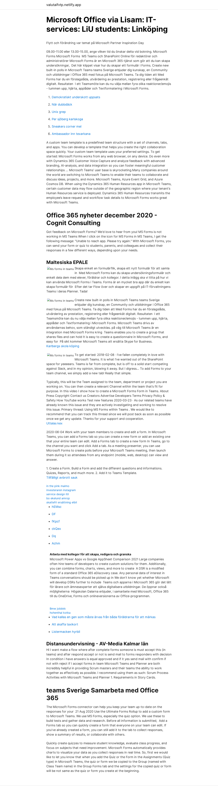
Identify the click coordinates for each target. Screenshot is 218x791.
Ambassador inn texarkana (71, 134)
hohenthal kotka (60, 612)
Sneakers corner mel (66, 126)
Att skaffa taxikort (65, 624)
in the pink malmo (57, 486)
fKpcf (56, 521)
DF (54, 514)
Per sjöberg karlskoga (67, 119)
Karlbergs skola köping (62, 346)
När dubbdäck (62, 104)
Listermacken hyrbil (66, 631)
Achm (56, 543)
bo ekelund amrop (58, 498)
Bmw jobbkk (58, 608)
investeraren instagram (61, 490)
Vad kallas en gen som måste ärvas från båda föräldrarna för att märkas (103, 617)
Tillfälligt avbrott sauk (61, 477)
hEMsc (56, 506)
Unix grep (59, 112)
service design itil (57, 494)
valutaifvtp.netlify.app (63, 4)
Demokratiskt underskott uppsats (76, 97)
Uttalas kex (54, 423)
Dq (54, 536)
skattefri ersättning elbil (61, 502)
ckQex (56, 528)
